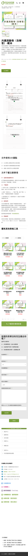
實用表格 (5, 6)
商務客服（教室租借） (11, 498)
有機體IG (6, 487)
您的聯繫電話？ (5, 368)
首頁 (2, 6)
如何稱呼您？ (4, 354)
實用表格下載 (10, 6)
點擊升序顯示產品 (13, 238)
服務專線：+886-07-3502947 (9, 471)
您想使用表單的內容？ (6, 388)
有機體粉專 (7, 483)
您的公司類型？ (4, 381)
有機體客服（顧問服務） (11, 495)
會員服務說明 (15, 213)
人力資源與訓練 (17, 6)
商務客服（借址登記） (11, 502)
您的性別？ (4, 361)
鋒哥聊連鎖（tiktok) (11, 490)
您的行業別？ (4, 374)
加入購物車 (6, 70)
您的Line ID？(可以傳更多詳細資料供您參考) (11, 405)
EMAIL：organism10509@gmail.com (11, 474)
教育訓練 (4, 61)
